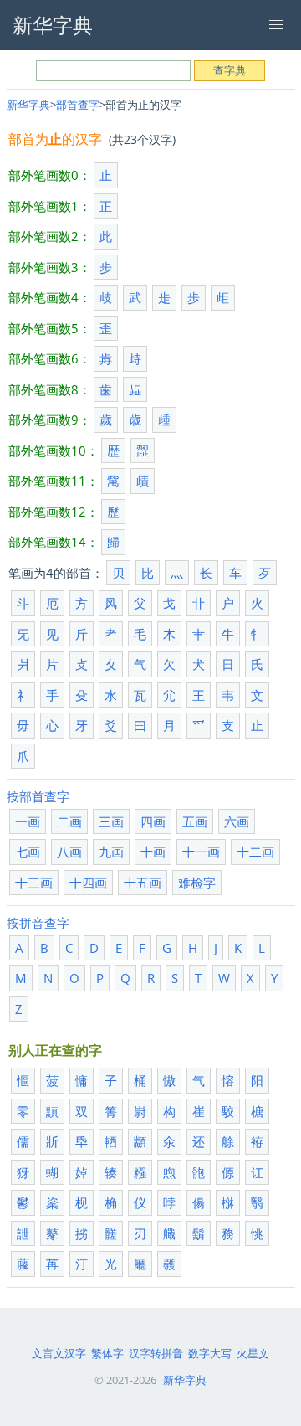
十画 (153, 851)
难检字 (197, 882)
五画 (194, 821)
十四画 (88, 882)
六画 (236, 821)
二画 (69, 821)
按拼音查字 (38, 922)
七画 (27, 851)
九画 (111, 851)
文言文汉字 (59, 1353)
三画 (111, 821)
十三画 (34, 882)
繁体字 (107, 1353)
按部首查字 (38, 796)
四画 (153, 821)
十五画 (142, 882)
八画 (69, 851)
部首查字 (77, 104)
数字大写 (210, 1353)
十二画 (255, 851)
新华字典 (28, 104)
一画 (27, 821)
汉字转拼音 (156, 1353)
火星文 (253, 1353)
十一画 (201, 851)
